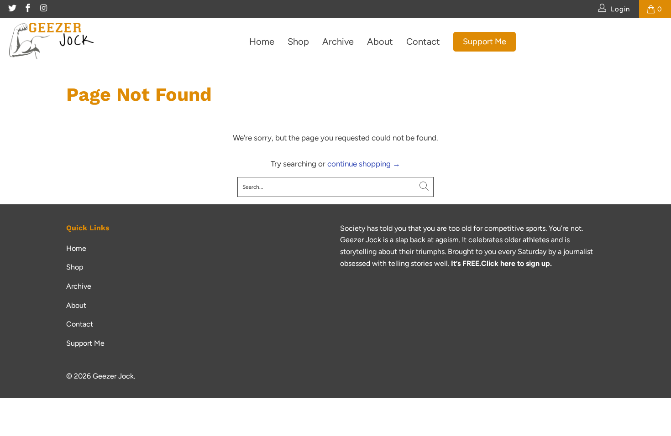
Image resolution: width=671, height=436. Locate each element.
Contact (423, 41)
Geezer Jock (113, 376)
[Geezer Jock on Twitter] (11, 9)
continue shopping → (363, 163)
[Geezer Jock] (51, 42)
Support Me (484, 41)
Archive (338, 41)
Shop (298, 41)
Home (261, 41)
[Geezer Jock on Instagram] (43, 9)
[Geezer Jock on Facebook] (27, 9)
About (380, 41)
